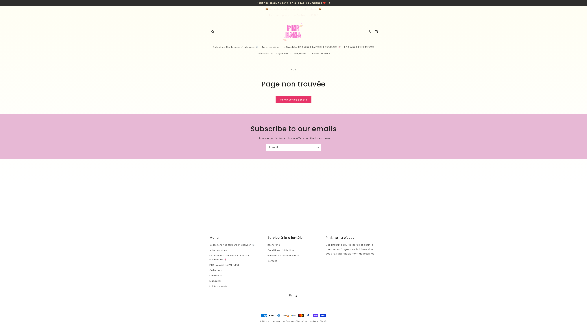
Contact (272, 260)
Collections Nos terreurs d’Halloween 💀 (232, 244)
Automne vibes (218, 250)
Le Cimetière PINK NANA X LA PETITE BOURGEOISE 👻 (229, 257)
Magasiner (215, 280)
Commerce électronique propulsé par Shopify (306, 321)
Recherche (274, 244)
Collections (215, 270)
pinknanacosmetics (276, 321)
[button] (212, 31)
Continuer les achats (293, 99)
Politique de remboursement (284, 255)
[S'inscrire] (317, 147)
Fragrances (215, 275)
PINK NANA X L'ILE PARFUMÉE (224, 264)
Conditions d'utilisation (281, 250)
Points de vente (218, 286)
